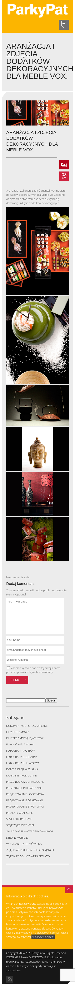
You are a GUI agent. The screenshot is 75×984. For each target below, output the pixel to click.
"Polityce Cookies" (43, 937)
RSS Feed (9, 979)
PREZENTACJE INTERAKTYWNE (24, 788)
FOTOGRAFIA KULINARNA (21, 757)
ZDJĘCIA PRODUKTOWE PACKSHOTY (28, 856)
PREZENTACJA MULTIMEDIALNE (25, 782)
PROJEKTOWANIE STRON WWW (25, 806)
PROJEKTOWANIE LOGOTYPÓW (25, 794)
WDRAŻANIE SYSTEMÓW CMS (24, 844)
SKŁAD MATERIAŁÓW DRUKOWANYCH (29, 831)
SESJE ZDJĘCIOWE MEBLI (20, 825)
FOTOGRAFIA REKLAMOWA (22, 763)
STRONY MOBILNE (17, 837)
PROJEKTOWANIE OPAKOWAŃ (24, 800)
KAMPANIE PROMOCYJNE (21, 775)
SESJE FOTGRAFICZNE (19, 819)
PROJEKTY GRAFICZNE (19, 813)
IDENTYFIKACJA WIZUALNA (22, 769)
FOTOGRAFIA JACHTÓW (20, 750)
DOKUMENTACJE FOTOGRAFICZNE (27, 726)
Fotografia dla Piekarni (20, 744)
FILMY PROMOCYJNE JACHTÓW (25, 738)
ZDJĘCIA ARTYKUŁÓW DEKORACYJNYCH (30, 850)
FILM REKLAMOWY (17, 732)
